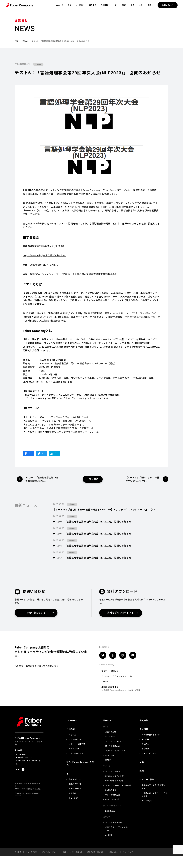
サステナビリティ (149, 753)
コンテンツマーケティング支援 (118, 785)
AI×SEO (104, 681)
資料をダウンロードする (120, 613)
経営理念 (145, 748)
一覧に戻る (92, 479)
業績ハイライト (75, 784)
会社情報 (104, 5)
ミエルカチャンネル (113, 822)
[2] (38, 789)
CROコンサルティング (114, 781)
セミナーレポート (76, 753)
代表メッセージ (75, 779)
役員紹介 (145, 744)
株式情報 (72, 793)
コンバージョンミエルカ (115, 750)
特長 (69, 5)
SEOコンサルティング (114, 776)
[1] (36, 789)
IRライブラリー (75, 788)
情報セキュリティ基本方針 (73, 852)
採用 (132, 5)
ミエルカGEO (110, 736)
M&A (124, 5)
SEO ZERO (110, 755)
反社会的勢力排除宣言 (95, 852)
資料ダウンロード (149, 801)
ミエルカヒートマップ (114, 741)
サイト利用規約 (31, 852)
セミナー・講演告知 (110, 671)
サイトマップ (128, 852)
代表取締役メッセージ (151, 735)
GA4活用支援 (110, 790)
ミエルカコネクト (112, 771)
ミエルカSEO (110, 732)
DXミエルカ (110, 811)
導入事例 (92, 5)
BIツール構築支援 (112, 795)
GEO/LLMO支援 (112, 799)
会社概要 (145, 739)
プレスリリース (75, 739)
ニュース (59, 5)
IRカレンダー (74, 798)
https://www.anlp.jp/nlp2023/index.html (44, 255)
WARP (108, 760)
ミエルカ (29, 284)
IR (115, 5)
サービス (79, 5)
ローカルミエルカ (112, 746)
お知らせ (38, 64)
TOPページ (71, 720)
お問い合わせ (167, 5)
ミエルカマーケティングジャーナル (116, 676)
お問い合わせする (36, 613)
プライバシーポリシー (50, 852)
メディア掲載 (74, 748)
